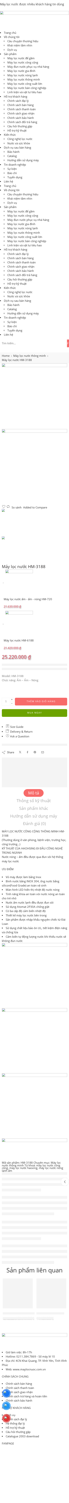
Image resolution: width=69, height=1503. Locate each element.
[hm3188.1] (34, 396)
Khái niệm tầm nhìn (19, 45)
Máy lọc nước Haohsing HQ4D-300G (26, 1313)
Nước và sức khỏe (18, 143)
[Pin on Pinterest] (34, 752)
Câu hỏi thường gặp (19, 126)
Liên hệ (8, 181)
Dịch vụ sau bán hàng (17, 147)
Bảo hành (13, 152)
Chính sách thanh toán (21, 109)
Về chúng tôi (12, 37)
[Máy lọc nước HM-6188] (3, 624)
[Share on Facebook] (27, 752)
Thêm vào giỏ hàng (41, 701)
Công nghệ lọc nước (19, 139)
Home (6, 355)
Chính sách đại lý (18, 101)
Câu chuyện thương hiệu (22, 41)
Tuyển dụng (14, 177)
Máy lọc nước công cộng (22, 62)
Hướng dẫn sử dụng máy (23, 160)
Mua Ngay (34, 712)
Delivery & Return (21, 731)
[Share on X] (20, 752)
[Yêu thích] (4, 507)
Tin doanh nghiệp (15, 164)
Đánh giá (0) (34, 823)
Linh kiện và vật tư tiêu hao (24, 92)
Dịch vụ (12, 50)
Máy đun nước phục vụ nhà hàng (28, 66)
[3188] (34, 467)
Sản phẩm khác (33, 808)
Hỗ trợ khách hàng (15, 96)
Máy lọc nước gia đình (21, 71)
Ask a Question (19, 736)
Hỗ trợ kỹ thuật (16, 130)
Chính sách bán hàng (20, 105)
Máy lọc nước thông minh (23, 79)
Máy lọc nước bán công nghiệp (26, 88)
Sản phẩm (10, 54)
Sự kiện (12, 169)
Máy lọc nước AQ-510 (50, 1313)
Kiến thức (10, 134)
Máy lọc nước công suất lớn (24, 83)
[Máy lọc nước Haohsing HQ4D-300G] (18, 1293)
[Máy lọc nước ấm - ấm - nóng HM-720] (3, 583)
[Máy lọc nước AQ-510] (51, 1293)
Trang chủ (10, 32)
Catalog (12, 156)
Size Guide (16, 727)
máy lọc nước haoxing (23, 1168)
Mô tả (33, 793)
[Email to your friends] (42, 752)
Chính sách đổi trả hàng (22, 122)
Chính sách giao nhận (20, 113)
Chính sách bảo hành (20, 118)
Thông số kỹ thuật (34, 800)
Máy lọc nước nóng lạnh (22, 75)
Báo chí (12, 173)
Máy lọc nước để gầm (21, 58)
